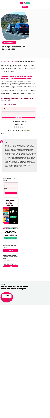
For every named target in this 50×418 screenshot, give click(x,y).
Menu (25, 6)
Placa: (3, 112)
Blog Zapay (3, 61)
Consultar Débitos (18, 117)
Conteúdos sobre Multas (9, 42)
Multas (4, 133)
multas (32, 68)
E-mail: (3, 108)
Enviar (11, 266)
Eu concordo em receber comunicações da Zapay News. (10, 264)
